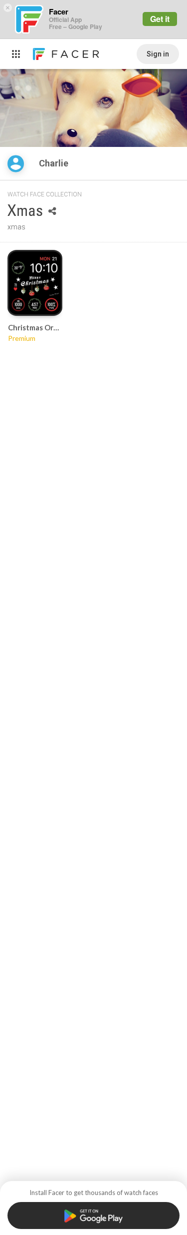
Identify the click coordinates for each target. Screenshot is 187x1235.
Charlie (54, 163)
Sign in (158, 54)
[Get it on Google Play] (93, 1216)
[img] (15, 163)
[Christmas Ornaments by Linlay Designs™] (34, 283)
